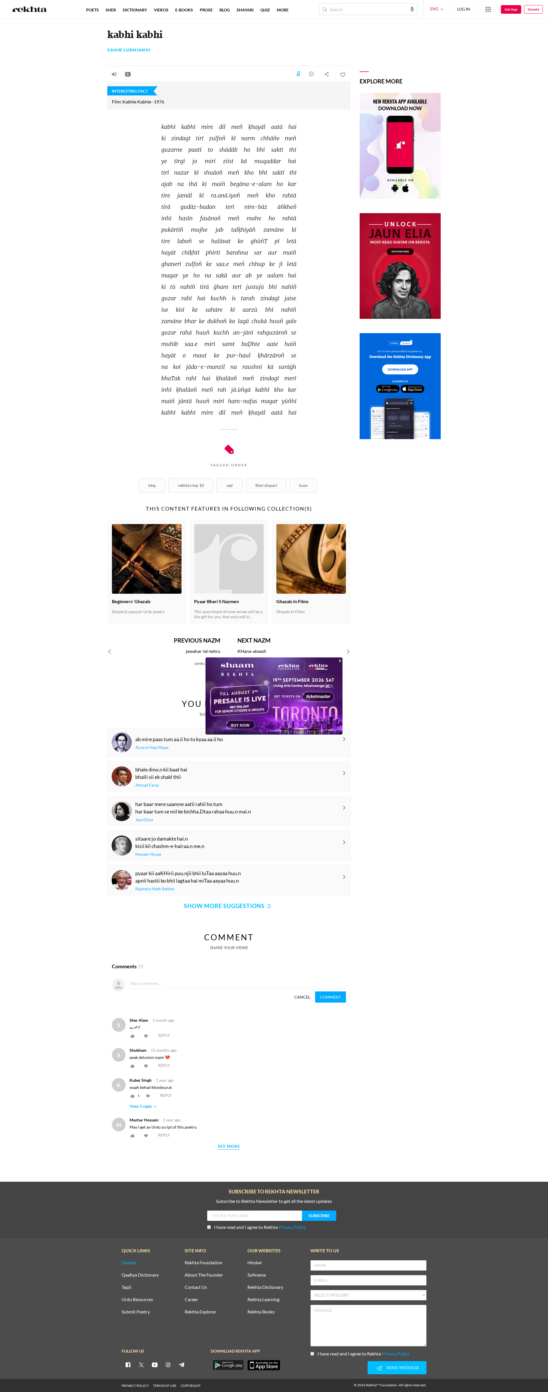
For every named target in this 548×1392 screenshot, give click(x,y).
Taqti (126, 1287)
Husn (303, 485)
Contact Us (196, 1287)
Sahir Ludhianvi (129, 50)
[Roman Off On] (298, 73)
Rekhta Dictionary (265, 1287)
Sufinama (256, 1275)
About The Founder (204, 1275)
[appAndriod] (228, 1365)
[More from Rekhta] (488, 9)
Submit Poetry (136, 1311)
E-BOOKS (184, 9)
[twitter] (141, 1364)
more (283, 9)
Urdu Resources (137, 1299)
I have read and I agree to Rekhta (260, 1227)
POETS (92, 9)
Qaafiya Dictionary (140, 1275)
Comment (330, 997)
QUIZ (265, 9)
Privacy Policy (292, 1227)
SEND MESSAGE (402, 1367)
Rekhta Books (261, 1311)
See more (229, 1146)
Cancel (302, 997)
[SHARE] (327, 74)
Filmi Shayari (266, 485)
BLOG (224, 9)
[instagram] (168, 1364)
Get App (511, 9)
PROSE (206, 9)
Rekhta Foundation (203, 1262)
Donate (533, 9)
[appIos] (263, 1365)
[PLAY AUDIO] (114, 74)
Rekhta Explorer (200, 1311)
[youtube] (154, 1364)
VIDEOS (161, 9)
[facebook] (127, 1364)
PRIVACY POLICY (135, 1385)
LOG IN (463, 9)
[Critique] (311, 73)
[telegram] (181, 1364)
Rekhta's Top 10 (191, 485)
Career (191, 1299)
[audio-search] (412, 9)
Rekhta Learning (263, 1299)
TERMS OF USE (164, 1385)
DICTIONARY (135, 9)
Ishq (152, 485)
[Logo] (29, 10)
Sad (230, 485)
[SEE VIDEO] (128, 74)
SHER (111, 9)
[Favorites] (342, 74)
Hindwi (254, 1262)
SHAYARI (245, 9)
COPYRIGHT (191, 1385)
